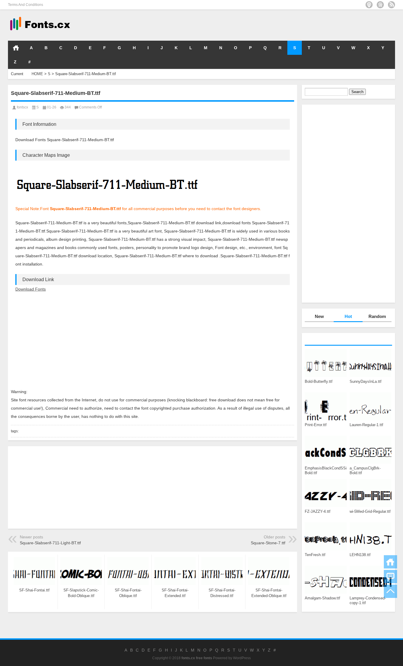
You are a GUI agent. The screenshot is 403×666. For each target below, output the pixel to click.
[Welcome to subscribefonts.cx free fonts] (391, 4)
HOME (16, 48)
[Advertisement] (306, 24)
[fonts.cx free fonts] (39, 17)
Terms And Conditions (25, 5)
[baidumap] (380, 4)
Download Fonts (30, 289)
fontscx (22, 107)
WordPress (242, 658)
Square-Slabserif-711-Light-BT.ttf (50, 542)
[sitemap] (369, 4)
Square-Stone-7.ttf (268, 542)
